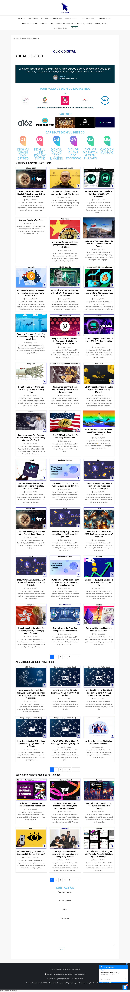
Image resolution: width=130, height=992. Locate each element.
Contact (44, 23)
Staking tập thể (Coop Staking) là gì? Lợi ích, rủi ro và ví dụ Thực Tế (99, 582)
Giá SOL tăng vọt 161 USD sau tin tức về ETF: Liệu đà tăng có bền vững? (99, 341)
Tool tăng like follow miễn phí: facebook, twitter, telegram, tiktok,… (79, 23)
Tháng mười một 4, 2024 (31, 857)
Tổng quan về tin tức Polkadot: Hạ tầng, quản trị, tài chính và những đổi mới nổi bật (65, 341)
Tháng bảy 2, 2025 (99, 299)
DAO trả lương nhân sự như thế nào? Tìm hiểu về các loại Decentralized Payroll (99, 486)
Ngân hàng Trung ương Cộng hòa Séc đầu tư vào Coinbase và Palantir (99, 243)
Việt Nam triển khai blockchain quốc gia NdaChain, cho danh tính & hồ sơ (65, 244)
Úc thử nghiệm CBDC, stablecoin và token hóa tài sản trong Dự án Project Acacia (31, 293)
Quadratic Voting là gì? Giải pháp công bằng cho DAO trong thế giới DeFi (65, 534)
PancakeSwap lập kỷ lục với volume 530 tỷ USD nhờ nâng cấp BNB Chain (99, 293)
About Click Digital (30, 23)
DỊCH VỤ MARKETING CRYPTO (51, 18)
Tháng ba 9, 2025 (99, 747)
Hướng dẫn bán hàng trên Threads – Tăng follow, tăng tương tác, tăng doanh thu (65, 805)
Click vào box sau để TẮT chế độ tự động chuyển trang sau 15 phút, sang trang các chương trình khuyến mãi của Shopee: (64, 983)
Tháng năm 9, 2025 (31, 701)
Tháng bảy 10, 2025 (31, 299)
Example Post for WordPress (31, 220)
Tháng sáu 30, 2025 (31, 395)
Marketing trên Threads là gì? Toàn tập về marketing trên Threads (99, 805)
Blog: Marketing (87, 18)
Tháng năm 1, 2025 (65, 699)
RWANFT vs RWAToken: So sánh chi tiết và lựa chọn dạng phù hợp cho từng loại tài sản (65, 582)
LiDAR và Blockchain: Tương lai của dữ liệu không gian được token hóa (98, 432)
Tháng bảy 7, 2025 (65, 299)
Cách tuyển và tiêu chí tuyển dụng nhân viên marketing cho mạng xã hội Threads (65, 854)
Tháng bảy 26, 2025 (65, 250)
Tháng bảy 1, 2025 (31, 342)
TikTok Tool (33, 18)
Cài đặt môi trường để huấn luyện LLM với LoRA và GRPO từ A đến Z (65, 692)
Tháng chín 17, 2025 (65, 197)
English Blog (104, 18)
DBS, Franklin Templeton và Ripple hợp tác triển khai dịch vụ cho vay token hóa (31, 194)
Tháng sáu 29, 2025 (31, 443)
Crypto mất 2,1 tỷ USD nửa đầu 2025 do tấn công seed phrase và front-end (99, 534)
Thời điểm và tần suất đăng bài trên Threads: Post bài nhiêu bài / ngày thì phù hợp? (99, 854)
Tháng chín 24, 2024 (65, 860)
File (65, 93)
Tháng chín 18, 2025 (31, 200)
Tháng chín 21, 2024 (99, 860)
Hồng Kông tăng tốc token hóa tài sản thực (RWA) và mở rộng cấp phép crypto (31, 630)
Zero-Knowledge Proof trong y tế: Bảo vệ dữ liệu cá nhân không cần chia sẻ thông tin (31, 437)
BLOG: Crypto (70, 18)
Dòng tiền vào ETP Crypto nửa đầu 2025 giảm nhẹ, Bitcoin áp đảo (31, 389)
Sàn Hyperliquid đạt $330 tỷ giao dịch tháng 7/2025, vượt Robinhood (99, 194)
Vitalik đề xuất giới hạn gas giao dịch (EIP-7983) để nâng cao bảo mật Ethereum (65, 293)
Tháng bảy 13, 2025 (99, 249)
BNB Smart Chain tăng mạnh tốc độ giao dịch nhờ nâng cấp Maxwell (99, 389)
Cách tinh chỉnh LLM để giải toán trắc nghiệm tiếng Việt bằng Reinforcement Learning (99, 692)
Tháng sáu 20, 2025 (31, 809)
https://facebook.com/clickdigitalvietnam (72, 974)
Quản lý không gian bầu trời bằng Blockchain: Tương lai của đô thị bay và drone (31, 336)
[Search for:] (61, 28)
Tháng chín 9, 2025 (99, 200)
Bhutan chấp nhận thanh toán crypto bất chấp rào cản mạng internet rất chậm (65, 389)
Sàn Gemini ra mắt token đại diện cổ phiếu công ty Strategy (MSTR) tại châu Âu (31, 486)
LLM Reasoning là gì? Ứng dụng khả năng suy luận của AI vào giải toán (31, 743)
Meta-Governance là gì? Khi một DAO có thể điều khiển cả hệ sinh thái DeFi (31, 582)
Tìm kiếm (74, 28)
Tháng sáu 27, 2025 (65, 489)
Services (21, 18)
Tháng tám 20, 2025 (31, 223)
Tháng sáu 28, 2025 (31, 492)
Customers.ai (110, 982)
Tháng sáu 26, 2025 (31, 636)
